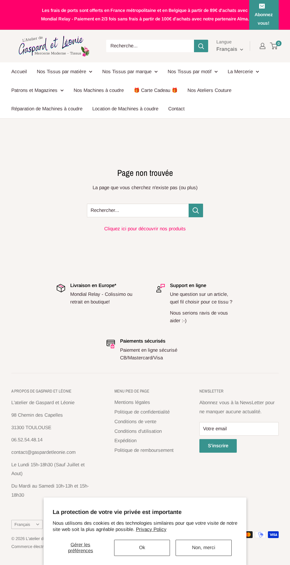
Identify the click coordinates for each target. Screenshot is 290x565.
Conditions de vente (135, 421)
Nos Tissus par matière (61, 71)
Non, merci (203, 547)
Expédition (125, 440)
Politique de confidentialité (142, 412)
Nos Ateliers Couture (209, 90)
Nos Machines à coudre (99, 90)
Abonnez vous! (264, 19)
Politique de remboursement (144, 450)
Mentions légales (132, 402)
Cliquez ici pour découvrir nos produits (145, 228)
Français (22, 524)
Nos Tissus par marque (127, 71)
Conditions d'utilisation (138, 431)
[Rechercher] (201, 46)
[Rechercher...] (196, 210)
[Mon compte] (262, 46)
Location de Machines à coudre (125, 108)
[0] (274, 46)
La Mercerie (240, 71)
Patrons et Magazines (34, 90)
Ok (142, 547)
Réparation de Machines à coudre (46, 108)
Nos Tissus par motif (190, 71)
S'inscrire (218, 445)
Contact (176, 108)
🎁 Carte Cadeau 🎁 (156, 90)
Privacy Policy (151, 529)
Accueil (19, 71)
